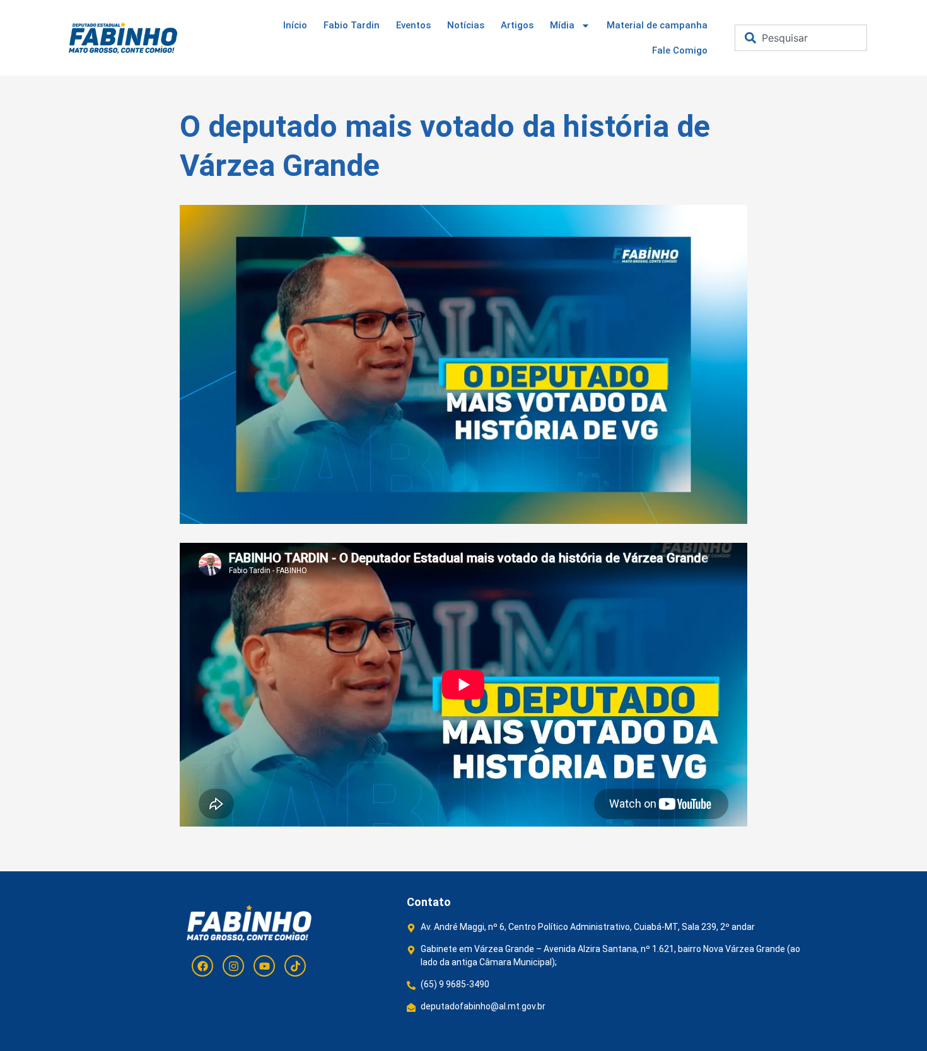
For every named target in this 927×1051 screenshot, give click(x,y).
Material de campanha (657, 25)
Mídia (562, 25)
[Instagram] (233, 966)
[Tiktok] (295, 966)
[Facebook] (202, 966)
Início (295, 25)
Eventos (413, 25)
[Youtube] (264, 966)
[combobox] (801, 38)
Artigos (517, 25)
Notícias (465, 25)
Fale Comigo (680, 50)
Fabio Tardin (352, 25)
